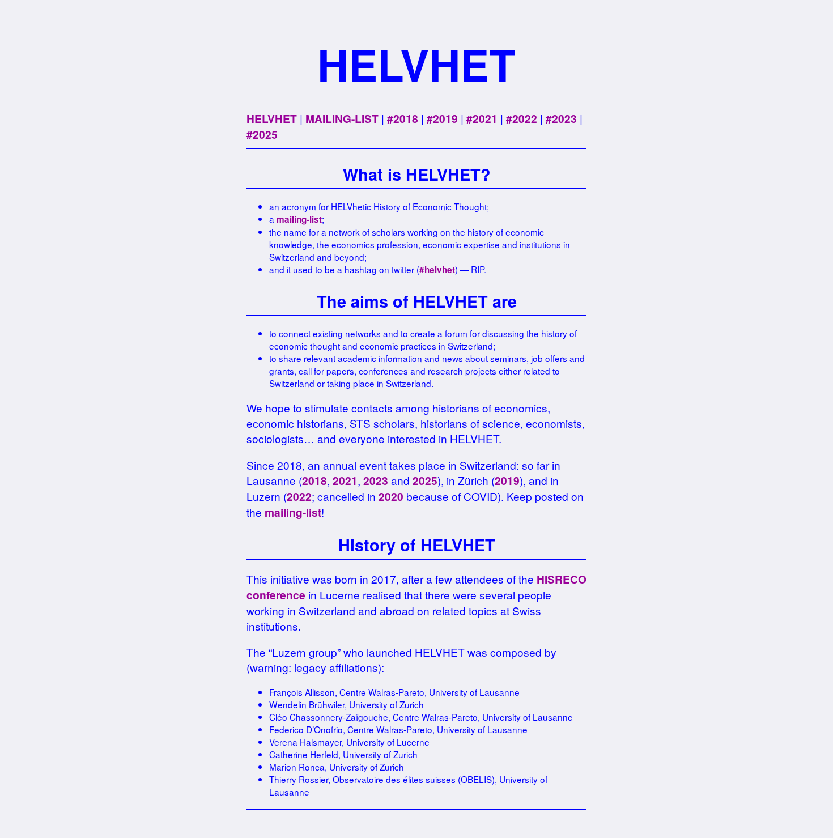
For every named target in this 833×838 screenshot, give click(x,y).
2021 (345, 480)
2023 (375, 480)
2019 (507, 480)
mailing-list (299, 219)
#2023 (561, 118)
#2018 (402, 118)
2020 (391, 496)
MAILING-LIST (342, 118)
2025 (425, 480)
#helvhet (437, 269)
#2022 (521, 118)
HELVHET (271, 118)
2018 (314, 480)
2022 (299, 496)
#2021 (482, 118)
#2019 (442, 118)
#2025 (262, 134)
